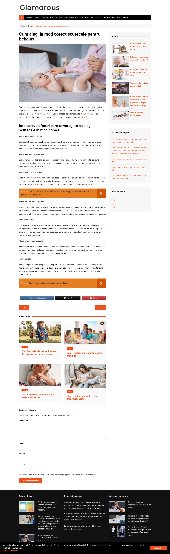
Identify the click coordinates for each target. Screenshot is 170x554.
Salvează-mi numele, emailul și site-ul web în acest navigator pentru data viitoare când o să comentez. (59, 475)
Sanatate (107, 17)
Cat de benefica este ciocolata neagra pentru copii (38, 396)
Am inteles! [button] (158, 548)
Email (22, 454)
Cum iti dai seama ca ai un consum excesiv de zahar (128, 168)
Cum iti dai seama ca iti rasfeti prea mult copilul (83, 397)
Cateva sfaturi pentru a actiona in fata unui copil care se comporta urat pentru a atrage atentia (139, 102)
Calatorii (29, 17)
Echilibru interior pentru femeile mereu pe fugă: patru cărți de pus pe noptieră (129, 140)
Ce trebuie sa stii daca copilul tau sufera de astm (138, 72)
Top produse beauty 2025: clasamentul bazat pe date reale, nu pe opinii (129, 177)
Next (99, 308)
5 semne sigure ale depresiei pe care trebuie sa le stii (129, 160)
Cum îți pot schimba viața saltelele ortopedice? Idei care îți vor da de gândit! (138, 518)
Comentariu (24, 420)
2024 (113, 204)
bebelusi (83, 117)
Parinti (99, 17)
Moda (92, 17)
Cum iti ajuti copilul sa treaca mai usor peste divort (138, 46)
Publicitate (116, 17)
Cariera (36, 17)
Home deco (73, 17)
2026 (113, 198)
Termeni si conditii (10, 551)
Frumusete (63, 17)
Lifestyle (83, 17)
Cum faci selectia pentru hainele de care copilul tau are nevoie (39, 353)
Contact (125, 17)
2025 (113, 201)
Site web (22, 464)
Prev (25, 308)
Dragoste (53, 17)
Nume (22, 443)
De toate (45, 17)
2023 (113, 207)
